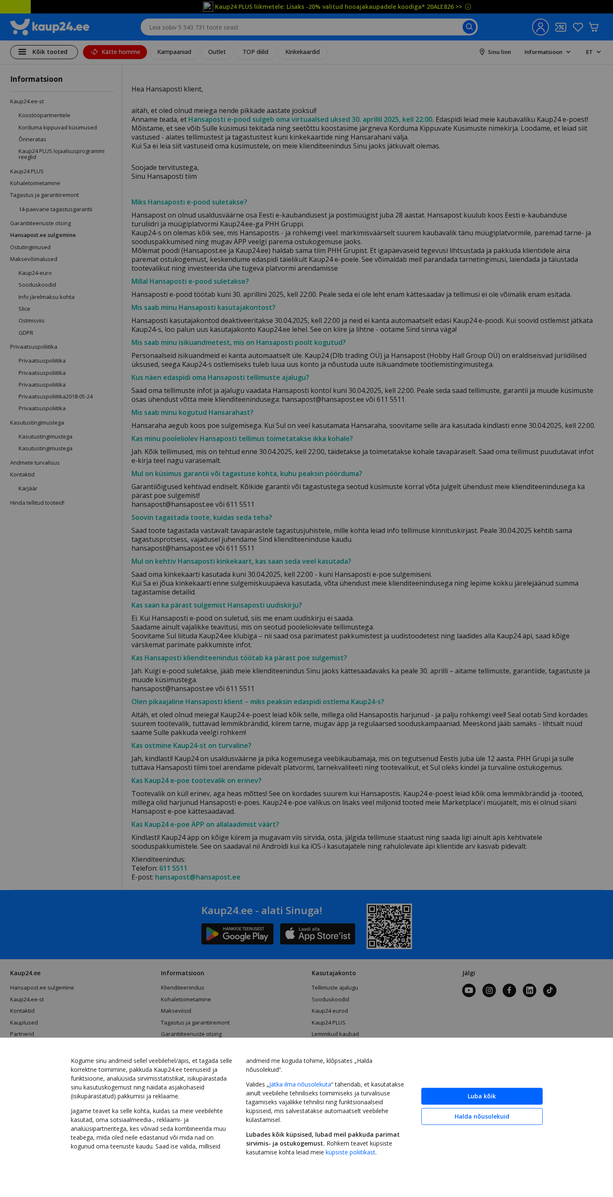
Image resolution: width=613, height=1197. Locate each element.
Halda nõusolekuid (482, 1116)
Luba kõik (482, 1096)
